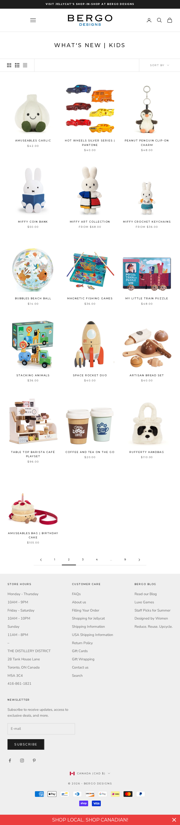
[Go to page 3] (139, 560)
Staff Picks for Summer (152, 610)
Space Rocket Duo (90, 375)
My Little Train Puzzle (146, 298)
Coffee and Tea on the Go (90, 452)
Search (77, 675)
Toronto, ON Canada (24, 667)
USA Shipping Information (92, 634)
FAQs (76, 594)
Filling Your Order (85, 610)
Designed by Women (151, 618)
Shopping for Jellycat (88, 618)
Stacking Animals (33, 375)
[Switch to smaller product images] (17, 65)
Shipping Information (88, 626)
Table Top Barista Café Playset (33, 454)
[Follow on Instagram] (22, 760)
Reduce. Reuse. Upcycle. (153, 626)
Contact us (80, 667)
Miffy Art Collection (90, 221)
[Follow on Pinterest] (34, 760)
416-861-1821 (19, 683)
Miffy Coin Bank (33, 221)
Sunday (13, 626)
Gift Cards (80, 651)
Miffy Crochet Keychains (147, 221)
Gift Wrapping (83, 659)
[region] (90, 820)
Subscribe (26, 744)
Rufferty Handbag (146, 452)
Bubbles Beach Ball (33, 298)
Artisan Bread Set (147, 375)
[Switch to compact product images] (25, 65)
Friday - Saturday (21, 610)
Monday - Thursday (23, 594)
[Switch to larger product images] (9, 65)
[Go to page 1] (41, 560)
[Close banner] (174, 819)
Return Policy (82, 643)
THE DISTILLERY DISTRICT (29, 651)
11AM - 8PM (18, 634)
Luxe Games (144, 602)
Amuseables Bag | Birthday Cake (33, 535)
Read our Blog (146, 594)
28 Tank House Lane (24, 659)
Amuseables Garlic (33, 140)
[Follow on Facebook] (10, 760)
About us (79, 602)
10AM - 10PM (19, 618)
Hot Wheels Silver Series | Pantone (90, 142)
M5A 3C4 (15, 675)
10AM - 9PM (18, 602)
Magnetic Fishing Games (90, 298)
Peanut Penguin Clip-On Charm (147, 142)
